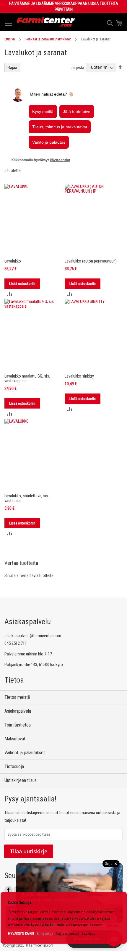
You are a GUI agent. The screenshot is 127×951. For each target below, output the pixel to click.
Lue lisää (88, 934)
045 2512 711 (15, 643)
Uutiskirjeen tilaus (20, 780)
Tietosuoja (14, 766)
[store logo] (45, 22)
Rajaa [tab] (12, 67)
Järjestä (77, 67)
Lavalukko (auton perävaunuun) (91, 261)
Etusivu (9, 39)
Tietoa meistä (17, 697)
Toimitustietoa (17, 725)
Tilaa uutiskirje (28, 851)
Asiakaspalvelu (17, 711)
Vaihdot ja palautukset (24, 752)
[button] (9, 294)
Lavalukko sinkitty (79, 376)
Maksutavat (14, 739)
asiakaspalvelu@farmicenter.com (32, 635)
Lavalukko (12, 261)
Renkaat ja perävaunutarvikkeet (48, 39)
